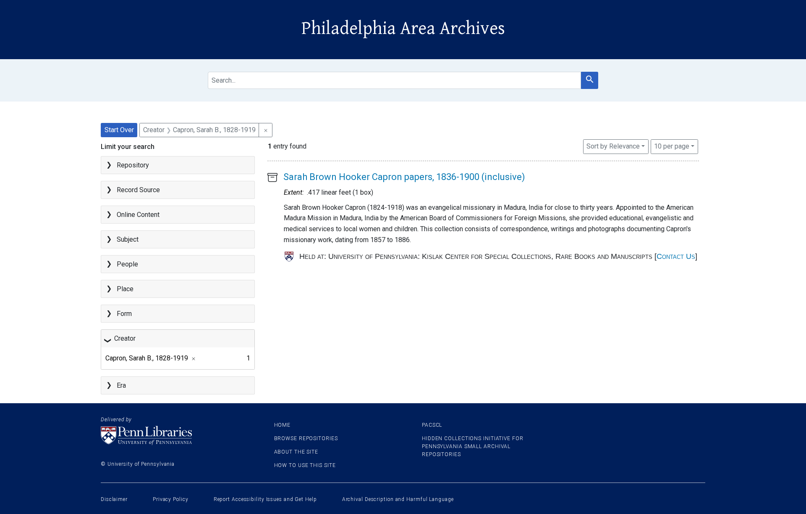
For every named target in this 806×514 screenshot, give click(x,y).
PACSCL (432, 425)
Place (125, 289)
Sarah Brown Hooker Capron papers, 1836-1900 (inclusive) (404, 177)
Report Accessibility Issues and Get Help (265, 499)
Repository (133, 165)
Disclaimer (114, 499)
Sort (613, 146)
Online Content (138, 215)
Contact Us (676, 256)
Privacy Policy (170, 499)
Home (282, 425)
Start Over (119, 130)
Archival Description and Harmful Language (398, 499)
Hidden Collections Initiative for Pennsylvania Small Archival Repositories (472, 446)
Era (121, 385)
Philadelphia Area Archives (403, 28)
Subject (128, 239)
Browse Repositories (306, 438)
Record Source (138, 190)
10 (671, 146)
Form (124, 314)
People (127, 264)
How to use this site (305, 465)
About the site (296, 452)
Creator (125, 338)
